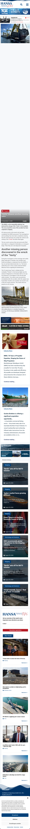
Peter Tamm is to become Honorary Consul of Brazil (13, 518)
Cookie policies (10, 827)
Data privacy (16, 827)
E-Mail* (4, 623)
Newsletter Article (7, 690)
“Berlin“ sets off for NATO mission (13, 470)
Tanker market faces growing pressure (15, 494)
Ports (5, 718)
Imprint (21, 827)
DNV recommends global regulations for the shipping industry (14, 543)
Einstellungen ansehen (15, 823)
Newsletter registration (15, 630)
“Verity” (11, 239)
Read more (24, 662)
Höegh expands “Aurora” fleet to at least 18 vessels (15, 591)
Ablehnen (15, 819)
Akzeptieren (15, 815)
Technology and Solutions (12, 537)
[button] (27, 798)
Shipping (6, 211)
